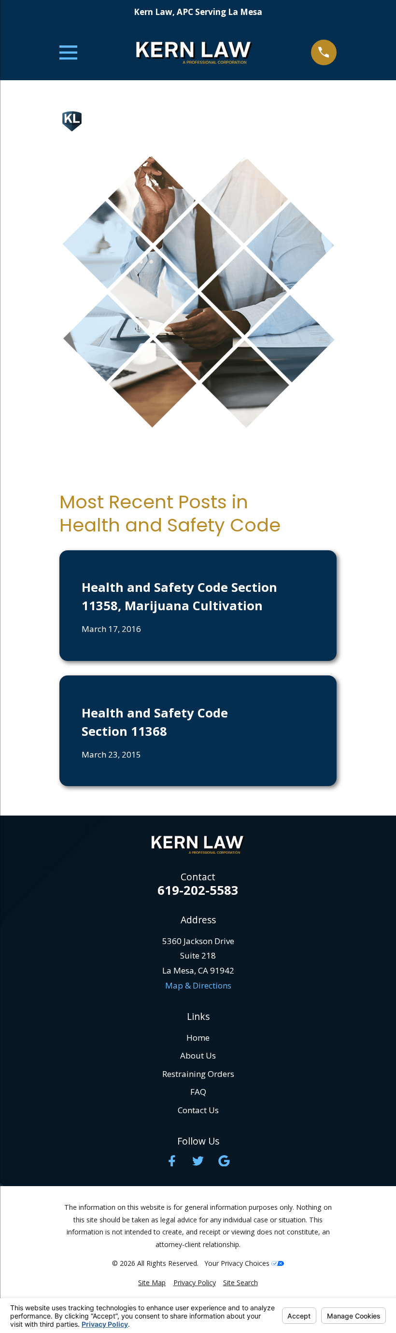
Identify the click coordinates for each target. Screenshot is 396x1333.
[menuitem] (152, 1282)
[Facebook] (172, 1161)
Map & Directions (198, 985)
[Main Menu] (68, 52)
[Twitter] (198, 1161)
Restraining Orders (198, 1073)
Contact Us (198, 1110)
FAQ (198, 1091)
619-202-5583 (198, 890)
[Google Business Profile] (224, 1161)
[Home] (194, 52)
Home (198, 1037)
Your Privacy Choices (237, 1263)
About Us (198, 1055)
